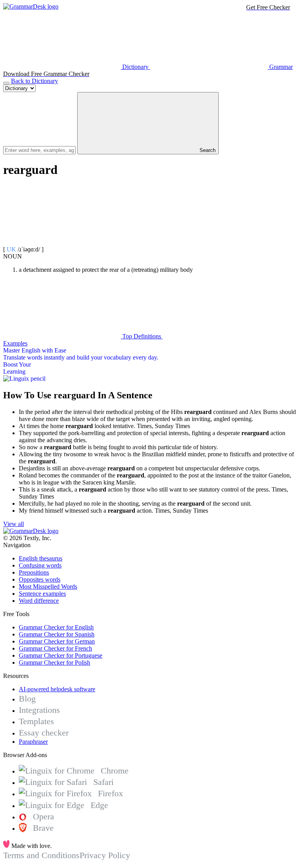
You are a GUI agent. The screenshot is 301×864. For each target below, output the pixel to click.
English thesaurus (40, 558)
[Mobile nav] (6, 83)
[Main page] (30, 6)
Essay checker (44, 732)
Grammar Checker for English (56, 627)
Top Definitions (142, 336)
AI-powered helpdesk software (57, 689)
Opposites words (39, 579)
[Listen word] (62, 242)
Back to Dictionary (34, 81)
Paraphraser (33, 741)
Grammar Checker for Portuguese (60, 655)
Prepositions (34, 572)
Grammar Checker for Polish (54, 662)
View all (13, 524)
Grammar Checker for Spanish (56, 634)
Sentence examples (42, 593)
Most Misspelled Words (48, 586)
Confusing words (40, 565)
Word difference (39, 600)
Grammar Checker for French (55, 648)
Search (207, 150)
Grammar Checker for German (57, 641)
